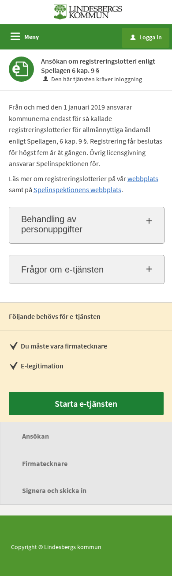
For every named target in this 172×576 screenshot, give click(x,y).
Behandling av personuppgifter (51, 224)
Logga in (146, 37)
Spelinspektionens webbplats (77, 189)
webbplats (142, 178)
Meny (31, 37)
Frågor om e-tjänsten (62, 269)
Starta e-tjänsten (86, 403)
